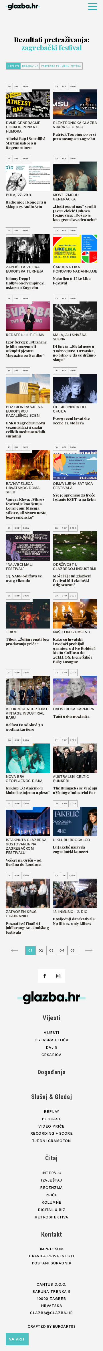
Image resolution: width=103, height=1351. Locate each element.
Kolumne (51, 1202)
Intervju (51, 1173)
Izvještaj (51, 1180)
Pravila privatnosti (51, 1256)
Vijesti (51, 1017)
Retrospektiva (51, 1217)
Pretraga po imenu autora (61, 66)
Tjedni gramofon (51, 1141)
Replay (51, 1111)
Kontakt (51, 1234)
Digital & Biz (52, 1210)
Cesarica (51, 1055)
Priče (51, 1195)
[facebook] (45, 976)
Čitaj (51, 1158)
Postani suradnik (51, 1263)
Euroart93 (64, 1326)
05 (72, 950)
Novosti (13, 66)
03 (51, 950)
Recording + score (51, 1133)
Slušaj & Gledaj (51, 1096)
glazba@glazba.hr (51, 1313)
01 (30, 950)
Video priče (51, 1126)
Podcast (51, 1119)
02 (41, 950)
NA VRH (16, 1339)
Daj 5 (52, 1047)
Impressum (52, 1249)
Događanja (30, 66)
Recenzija (51, 1187)
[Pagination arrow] (16, 950)
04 (62, 950)
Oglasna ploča (52, 1040)
